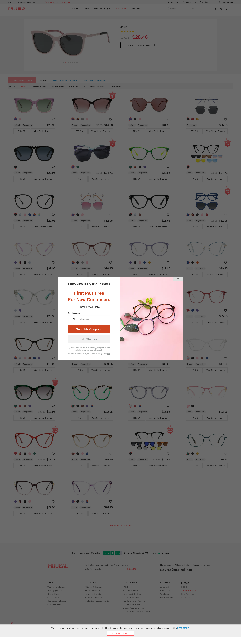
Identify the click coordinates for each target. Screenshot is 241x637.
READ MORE (183, 628)
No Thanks (89, 339)
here (108, 354)
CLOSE (178, 279)
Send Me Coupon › (89, 329)
